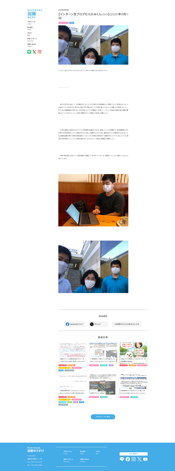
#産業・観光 (103, 365)
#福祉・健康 (71, 365)
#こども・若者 (63, 365)
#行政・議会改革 (69, 370)
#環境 (111, 365)
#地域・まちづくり (63, 23)
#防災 (69, 402)
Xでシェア (97, 324)
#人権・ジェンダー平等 (65, 367)
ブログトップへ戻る (103, 417)
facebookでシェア (76, 324)
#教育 (71, 23)
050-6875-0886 (36, 465)
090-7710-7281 (36, 462)
